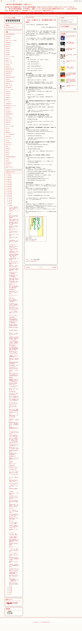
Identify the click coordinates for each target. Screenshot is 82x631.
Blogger (48, 622)
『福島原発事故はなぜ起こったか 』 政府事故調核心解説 (13, 558)
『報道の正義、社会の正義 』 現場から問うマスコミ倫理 (13, 223)
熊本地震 (7, 87)
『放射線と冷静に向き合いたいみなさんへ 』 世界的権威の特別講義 (13, 374)
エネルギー (8, 62)
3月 (9, 592)
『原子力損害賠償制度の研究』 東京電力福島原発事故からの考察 (13, 348)
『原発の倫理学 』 (12, 289)
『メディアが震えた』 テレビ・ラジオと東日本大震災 (13, 511)
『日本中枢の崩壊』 (12, 391)
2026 (8, 174)
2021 (8, 182)
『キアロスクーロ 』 (12, 244)
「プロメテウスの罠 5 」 (13, 315)
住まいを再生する (29, 237)
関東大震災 (8, 71)
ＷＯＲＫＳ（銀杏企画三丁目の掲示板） (14, 13)
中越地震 (7, 103)
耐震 (7, 150)
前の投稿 (54, 267)
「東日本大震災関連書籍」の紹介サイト (19, 4)
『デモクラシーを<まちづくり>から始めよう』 (13, 483)
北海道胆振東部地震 (10, 156)
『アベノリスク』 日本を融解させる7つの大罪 (13, 472)
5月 (9, 589)
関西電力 (7, 132)
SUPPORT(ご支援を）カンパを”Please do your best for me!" (53, 13)
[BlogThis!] (35, 259)
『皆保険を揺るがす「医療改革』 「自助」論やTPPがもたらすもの (13, 505)
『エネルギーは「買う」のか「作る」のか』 (13, 469)
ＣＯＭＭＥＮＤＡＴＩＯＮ (30, 13)
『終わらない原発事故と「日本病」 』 (13, 249)
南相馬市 (7, 107)
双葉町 (7, 66)
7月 (9, 205)
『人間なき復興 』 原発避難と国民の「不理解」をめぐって (13, 269)
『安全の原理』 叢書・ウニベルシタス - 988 (13, 534)
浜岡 (7, 160)
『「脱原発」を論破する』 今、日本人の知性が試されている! (13, 526)
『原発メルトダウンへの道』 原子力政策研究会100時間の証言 (13, 286)
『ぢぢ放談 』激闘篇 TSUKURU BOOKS (12, 537)
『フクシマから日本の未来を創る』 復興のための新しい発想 (13, 208)
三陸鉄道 (7, 111)
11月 (9, 198)
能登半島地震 (8, 113)
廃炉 (7, 130)
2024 (8, 177)
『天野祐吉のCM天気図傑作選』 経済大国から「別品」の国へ (13, 255)
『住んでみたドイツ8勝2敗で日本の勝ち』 (13, 394)
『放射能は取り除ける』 (13, 467)
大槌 (7, 79)
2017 (8, 189)
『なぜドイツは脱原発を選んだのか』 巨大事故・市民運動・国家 (13, 439)
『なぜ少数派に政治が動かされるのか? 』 (13, 445)
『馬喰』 (10, 213)
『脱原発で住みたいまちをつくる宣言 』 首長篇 (13, 448)
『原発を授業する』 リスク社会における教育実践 (13, 241)
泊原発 (7, 148)
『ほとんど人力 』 (12, 417)
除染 (7, 154)
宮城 (7, 48)
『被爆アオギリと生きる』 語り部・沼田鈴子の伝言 (13, 584)
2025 (8, 175)
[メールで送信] (34, 259)
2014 (8, 195)
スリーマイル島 (9, 126)
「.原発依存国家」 (12, 317)
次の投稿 (28, 267)
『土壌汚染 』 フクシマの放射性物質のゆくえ (13, 356)
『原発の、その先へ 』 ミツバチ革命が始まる (71, 67)
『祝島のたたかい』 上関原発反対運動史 (13, 415)
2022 (8, 181)
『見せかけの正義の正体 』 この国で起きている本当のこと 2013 (13, 515)
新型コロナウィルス (10, 40)
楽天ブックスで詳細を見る (30, 240)
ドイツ (7, 101)
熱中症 (7, 164)
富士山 (7, 124)
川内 (7, 158)
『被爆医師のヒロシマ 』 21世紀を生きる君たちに (13, 428)
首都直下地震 (8, 81)
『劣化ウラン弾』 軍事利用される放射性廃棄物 (13, 410)
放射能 (7, 42)
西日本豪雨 (8, 162)
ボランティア (8, 89)
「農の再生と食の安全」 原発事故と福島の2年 (13, 325)
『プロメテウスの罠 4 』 (13, 553)
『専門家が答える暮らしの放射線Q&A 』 (13, 454)
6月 (9, 587)
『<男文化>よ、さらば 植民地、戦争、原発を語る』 (13, 359)
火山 (7, 109)
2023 (8, 179)
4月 (9, 590)
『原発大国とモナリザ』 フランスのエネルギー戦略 (13, 292)
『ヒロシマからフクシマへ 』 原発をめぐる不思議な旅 (13, 432)
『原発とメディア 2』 (12, 463)
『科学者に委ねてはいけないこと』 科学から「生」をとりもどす (13, 352)
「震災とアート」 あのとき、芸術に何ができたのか (13, 334)
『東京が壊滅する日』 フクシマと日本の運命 (71, 43)
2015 (8, 193)
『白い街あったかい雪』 (13, 261)
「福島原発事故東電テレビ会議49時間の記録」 (13, 319)
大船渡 (7, 122)
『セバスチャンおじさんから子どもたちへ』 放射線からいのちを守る (13, 569)
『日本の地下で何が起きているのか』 (71, 86)
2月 (9, 594)
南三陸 (7, 91)
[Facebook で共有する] (37, 259)
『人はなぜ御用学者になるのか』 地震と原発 (13, 436)
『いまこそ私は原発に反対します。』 (71, 37)
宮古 (7, 128)
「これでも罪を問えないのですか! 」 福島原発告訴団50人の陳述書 (13, 342)
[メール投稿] (32, 259)
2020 (8, 184)
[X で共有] (36, 259)
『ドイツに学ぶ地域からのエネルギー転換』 (13, 523)
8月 (9, 203)
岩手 (7, 52)
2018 (8, 188)
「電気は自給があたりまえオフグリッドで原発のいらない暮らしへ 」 (13, 308)
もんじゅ (7, 138)
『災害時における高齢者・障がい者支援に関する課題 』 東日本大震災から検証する (71, 81)
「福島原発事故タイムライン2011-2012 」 (13, 322)
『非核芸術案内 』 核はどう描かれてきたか (13, 252)
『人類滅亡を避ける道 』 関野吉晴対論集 (13, 573)
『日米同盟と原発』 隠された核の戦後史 (13, 276)
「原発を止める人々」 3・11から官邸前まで (13, 345)
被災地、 (36, 261)
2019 (8, 186)
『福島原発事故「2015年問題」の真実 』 (13, 519)
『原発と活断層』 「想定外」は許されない (13, 366)
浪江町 (7, 75)
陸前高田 (7, 73)
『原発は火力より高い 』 (13, 404)
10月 (9, 200)
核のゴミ (7, 144)
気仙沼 (7, 93)
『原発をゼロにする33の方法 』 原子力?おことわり (13, 576)
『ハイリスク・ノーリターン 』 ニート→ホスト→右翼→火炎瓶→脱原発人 (13, 550)
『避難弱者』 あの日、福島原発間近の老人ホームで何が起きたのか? (13, 380)
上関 (7, 140)
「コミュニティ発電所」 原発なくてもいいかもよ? (13, 312)
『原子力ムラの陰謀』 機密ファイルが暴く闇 (13, 397)
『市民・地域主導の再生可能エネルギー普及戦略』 (13, 501)
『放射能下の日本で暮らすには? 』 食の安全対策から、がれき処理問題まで (13, 424)
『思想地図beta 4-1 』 (12, 456)
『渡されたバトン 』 (12, 546)
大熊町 (7, 97)
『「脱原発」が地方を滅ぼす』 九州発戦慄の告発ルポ (13, 565)
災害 (7, 115)
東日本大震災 (31, 261)
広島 (7, 95)
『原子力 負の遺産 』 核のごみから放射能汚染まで (13, 400)
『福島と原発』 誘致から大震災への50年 (13, 481)
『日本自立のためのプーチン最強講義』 (13, 273)
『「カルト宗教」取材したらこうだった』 (13, 387)
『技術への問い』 (11, 298)
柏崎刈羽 (7, 136)
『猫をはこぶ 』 (11, 520)
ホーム (38, 13)
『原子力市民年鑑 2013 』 (13, 403)
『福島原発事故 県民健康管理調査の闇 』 (13, 363)
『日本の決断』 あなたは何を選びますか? (13, 246)
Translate (70, 22)
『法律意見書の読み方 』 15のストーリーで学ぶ (13, 368)
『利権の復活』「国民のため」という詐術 (13, 266)
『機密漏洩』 (11, 377)
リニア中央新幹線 (9, 134)
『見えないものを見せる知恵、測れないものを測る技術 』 (13, 216)
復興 (7, 46)
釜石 (7, 64)
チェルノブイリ (9, 56)
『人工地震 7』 (11, 491)
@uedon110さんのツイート (11, 27)
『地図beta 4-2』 (11, 283)
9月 (9, 201)
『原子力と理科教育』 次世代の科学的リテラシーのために (13, 301)
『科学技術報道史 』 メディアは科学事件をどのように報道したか (13, 580)
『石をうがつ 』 (11, 508)
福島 (7, 38)
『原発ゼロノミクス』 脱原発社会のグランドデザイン (13, 459)
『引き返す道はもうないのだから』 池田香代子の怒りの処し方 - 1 (13, 304)
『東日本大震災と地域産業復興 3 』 (13, 227)
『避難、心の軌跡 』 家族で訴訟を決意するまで (13, 220)
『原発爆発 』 (11, 461)
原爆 (7, 99)
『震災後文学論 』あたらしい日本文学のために (13, 282)
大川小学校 (8, 118)
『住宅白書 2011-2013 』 (13, 496)
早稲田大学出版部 (9, 77)
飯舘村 (7, 83)
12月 (9, 196)
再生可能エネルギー (10, 105)
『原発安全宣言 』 (12, 465)
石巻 (7, 54)
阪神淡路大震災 (9, 69)
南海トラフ (8, 85)
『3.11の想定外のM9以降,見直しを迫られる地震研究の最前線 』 (71, 74)
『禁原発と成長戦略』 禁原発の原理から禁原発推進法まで (13, 540)
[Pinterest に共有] (38, 259)
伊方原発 (7, 142)
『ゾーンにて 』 (11, 532)
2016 (8, 191)
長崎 (7, 152)
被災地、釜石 (8, 167)
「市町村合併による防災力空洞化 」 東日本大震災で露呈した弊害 (13, 338)
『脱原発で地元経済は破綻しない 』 (13, 451)
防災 (7, 50)
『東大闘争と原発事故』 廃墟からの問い (13, 384)
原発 (7, 36)
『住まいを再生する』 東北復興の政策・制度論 (13, 279)
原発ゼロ (7, 120)
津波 (7, 44)
